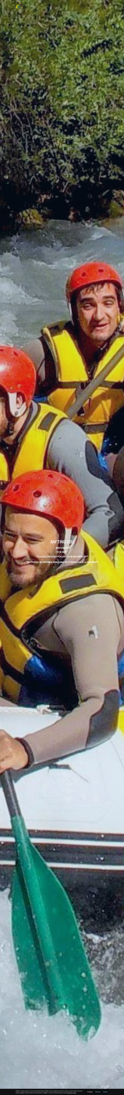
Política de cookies (71, 1092)
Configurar (90, 1092)
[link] (20, 6)
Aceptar (105, 1092)
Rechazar (98, 1092)
